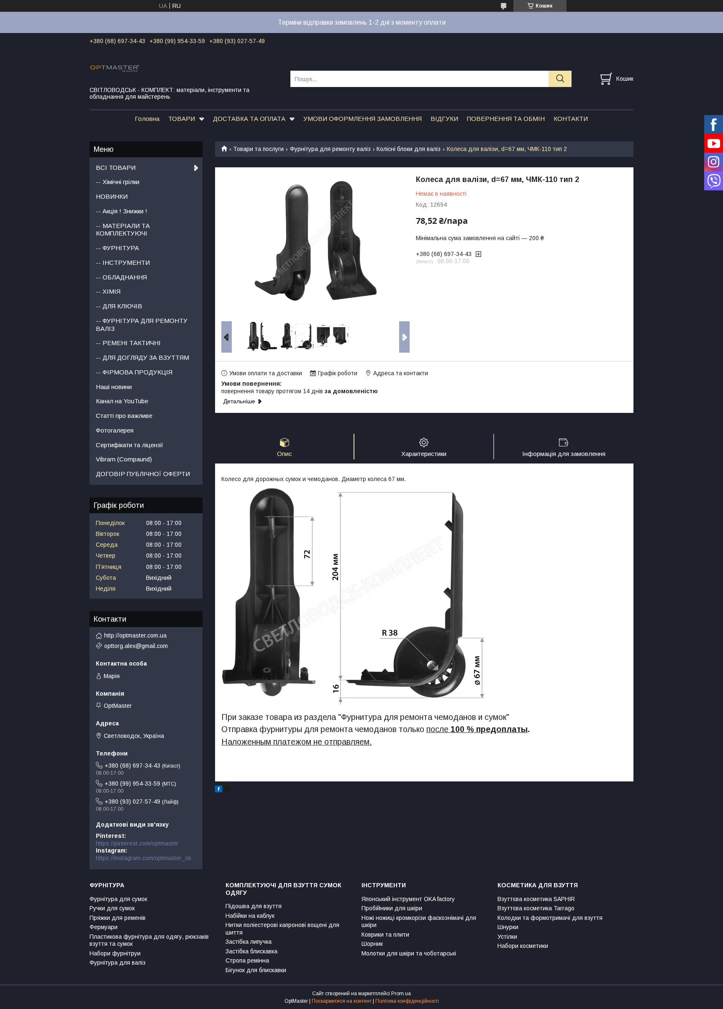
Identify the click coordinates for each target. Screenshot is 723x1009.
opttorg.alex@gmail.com (136, 646)
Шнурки (507, 927)
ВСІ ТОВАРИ (116, 167)
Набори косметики (522, 945)
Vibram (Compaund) (124, 459)
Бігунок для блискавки (256, 970)
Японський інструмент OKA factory (408, 899)
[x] (227, 790)
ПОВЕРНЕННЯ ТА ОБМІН (506, 118)
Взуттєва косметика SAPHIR (536, 899)
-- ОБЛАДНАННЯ (121, 277)
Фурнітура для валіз (118, 962)
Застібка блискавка (251, 951)
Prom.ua (401, 993)
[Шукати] (560, 79)
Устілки (507, 936)
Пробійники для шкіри (392, 908)
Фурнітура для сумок (118, 899)
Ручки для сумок (112, 908)
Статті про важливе (124, 415)
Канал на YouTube (122, 401)
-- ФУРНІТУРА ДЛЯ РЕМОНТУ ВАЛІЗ (141, 324)
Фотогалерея (114, 430)
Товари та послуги (258, 149)
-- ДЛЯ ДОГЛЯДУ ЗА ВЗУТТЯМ (142, 357)
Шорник (372, 943)
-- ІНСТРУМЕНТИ (123, 262)
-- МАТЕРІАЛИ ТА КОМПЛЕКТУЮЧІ (123, 229)
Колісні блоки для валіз (409, 149)
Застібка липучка (249, 941)
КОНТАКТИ (571, 118)
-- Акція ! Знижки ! (121, 211)
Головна (147, 118)
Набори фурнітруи (115, 953)
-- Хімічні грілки (117, 181)
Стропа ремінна (247, 960)
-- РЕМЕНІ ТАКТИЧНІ (128, 342)
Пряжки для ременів (118, 917)
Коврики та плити (385, 934)
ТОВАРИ (181, 118)
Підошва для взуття (254, 906)
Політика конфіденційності (407, 1001)
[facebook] (218, 790)
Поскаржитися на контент (342, 1001)
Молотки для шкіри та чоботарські (409, 953)
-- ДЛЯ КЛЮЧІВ (119, 306)
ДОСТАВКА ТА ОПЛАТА (249, 118)
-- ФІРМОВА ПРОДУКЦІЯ (134, 372)
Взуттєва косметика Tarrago (535, 908)
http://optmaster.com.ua (135, 635)
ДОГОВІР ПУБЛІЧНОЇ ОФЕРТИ (143, 473)
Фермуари (104, 927)
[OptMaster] (185, 67)
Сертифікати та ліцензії (129, 444)
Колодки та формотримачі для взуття (549, 917)
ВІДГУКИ (444, 118)
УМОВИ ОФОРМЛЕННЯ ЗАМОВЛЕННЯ (362, 118)
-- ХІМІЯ (108, 291)
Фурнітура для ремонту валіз (330, 149)
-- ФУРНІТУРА (117, 247)
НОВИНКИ (112, 196)
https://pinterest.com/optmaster (137, 843)
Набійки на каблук (250, 915)
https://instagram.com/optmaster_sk (143, 858)
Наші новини (114, 386)
